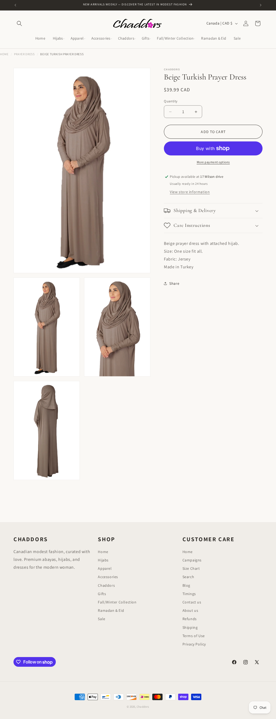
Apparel (105, 568)
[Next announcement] (261, 5)
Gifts (102, 593)
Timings (189, 593)
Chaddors (106, 585)
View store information (190, 191)
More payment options (213, 162)
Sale (101, 618)
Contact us (191, 602)
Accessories (108, 576)
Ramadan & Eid (111, 610)
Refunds (189, 618)
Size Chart (191, 568)
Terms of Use (193, 635)
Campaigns (192, 560)
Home (4, 54)
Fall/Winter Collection (117, 602)
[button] (19, 23)
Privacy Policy (194, 644)
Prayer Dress (24, 54)
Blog (186, 585)
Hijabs (103, 560)
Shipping (190, 627)
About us (190, 610)
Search (188, 576)
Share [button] (174, 283)
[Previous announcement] (15, 5)
